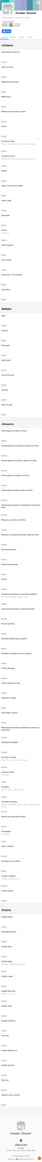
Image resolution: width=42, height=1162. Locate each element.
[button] (6, 31)
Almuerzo (21, 37)
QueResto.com (29, 1159)
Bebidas (13, 37)
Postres (30, 37)
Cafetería (4, 37)
